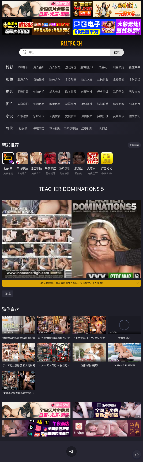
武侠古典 (70, 116)
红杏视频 (86, 128)
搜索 (117, 52)
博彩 (9, 67)
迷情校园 (86, 116)
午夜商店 (38, 128)
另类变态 (134, 92)
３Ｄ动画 (70, 79)
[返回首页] (137, 454)
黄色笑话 (118, 116)
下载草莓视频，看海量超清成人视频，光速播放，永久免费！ (71, 283)
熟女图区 (118, 104)
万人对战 (55, 67)
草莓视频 (55, 128)
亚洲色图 (38, 104)
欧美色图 (55, 104)
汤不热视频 (71, 128)
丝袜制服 (102, 79)
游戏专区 (70, 67)
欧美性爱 (70, 92)
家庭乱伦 (38, 116)
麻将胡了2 (86, 67)
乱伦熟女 (118, 92)
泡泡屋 (103, 128)
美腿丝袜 (86, 104)
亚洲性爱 (23, 92)
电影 (9, 91)
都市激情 (23, 116)
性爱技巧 (134, 116)
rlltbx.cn (71, 43)
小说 (9, 116)
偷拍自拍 (38, 92)
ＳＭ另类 (134, 79)
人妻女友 (55, 116)
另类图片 (134, 104)
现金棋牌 (118, 67)
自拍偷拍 (38, 79)
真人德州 (38, 67)
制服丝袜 (86, 92)
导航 (9, 128)
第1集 (8, 293)
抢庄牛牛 (134, 67)
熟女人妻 (86, 79)
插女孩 (23, 128)
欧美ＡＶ (55, 79)
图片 (9, 103)
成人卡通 (55, 92)
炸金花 (103, 67)
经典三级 (102, 92)
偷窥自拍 (23, 104)
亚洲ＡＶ (23, 79)
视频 (9, 79)
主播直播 (118, 79)
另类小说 (102, 116)
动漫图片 (70, 104)
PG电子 (23, 67)
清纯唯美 (102, 104)
